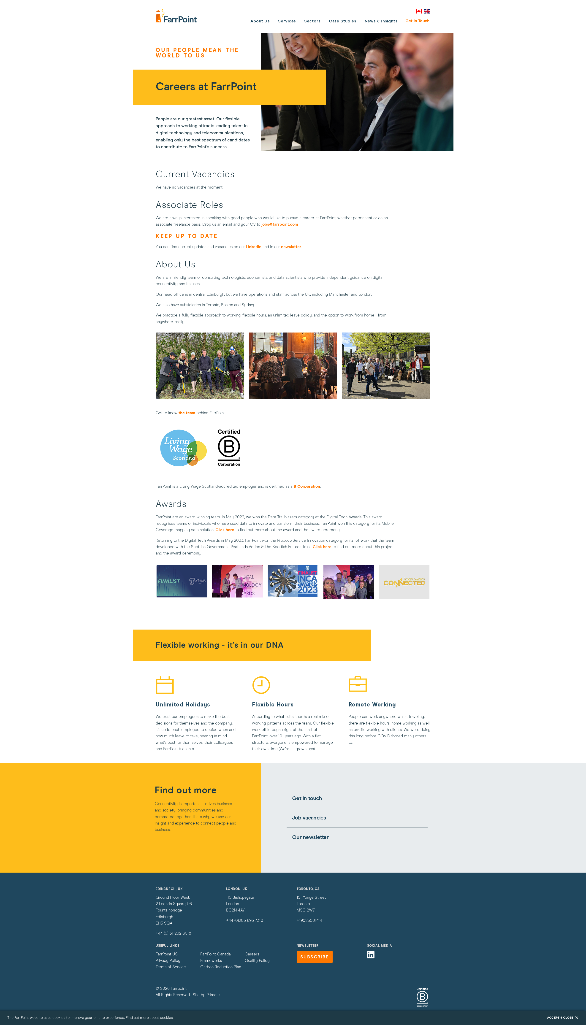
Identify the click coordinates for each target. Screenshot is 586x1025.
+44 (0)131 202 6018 (173, 933)
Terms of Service (171, 967)
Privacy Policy (168, 961)
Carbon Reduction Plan (220, 967)
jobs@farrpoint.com (279, 224)
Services (287, 21)
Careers (252, 954)
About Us (260, 21)
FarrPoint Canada (215, 954)
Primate (213, 995)
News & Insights (381, 21)
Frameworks (211, 961)
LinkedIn (254, 247)
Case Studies (342, 21)
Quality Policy (257, 961)
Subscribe (314, 957)
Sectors (312, 21)
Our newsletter (310, 837)
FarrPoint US (167, 954)
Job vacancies (309, 818)
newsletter (291, 247)
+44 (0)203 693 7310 (244, 921)
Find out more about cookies (149, 1018)
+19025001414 (309, 921)
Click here (224, 530)
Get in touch (417, 21)
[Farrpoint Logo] (176, 15)
